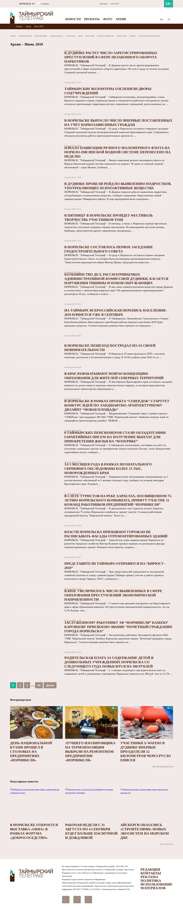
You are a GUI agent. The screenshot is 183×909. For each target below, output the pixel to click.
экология (89, 36)
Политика (151, 880)
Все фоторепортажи (163, 766)
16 (38, 685)
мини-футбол (25, 36)
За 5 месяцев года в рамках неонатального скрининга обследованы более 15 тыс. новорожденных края (108, 468)
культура (70, 36)
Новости (73, 19)
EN (161, 19)
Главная (19, 26)
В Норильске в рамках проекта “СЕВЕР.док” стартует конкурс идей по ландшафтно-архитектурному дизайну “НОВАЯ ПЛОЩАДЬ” (116, 405)
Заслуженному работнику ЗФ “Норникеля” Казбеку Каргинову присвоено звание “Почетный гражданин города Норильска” (118, 627)
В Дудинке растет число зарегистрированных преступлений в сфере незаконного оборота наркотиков (110, 57)
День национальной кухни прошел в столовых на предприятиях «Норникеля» (31, 751)
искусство (122, 36)
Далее (50, 685)
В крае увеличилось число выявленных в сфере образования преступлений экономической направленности (113, 595)
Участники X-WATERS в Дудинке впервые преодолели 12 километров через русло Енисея (145, 751)
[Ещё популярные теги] (172, 36)
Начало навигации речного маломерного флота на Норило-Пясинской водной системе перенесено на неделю (117, 152)
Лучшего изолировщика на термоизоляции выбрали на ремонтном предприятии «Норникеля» (90, 751)
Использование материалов (156, 886)
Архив (121, 19)
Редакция (150, 869)
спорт (13, 36)
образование (41, 36)
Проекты (92, 19)
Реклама (149, 877)
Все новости (167, 844)
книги (133, 36)
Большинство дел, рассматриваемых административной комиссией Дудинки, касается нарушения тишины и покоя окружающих (116, 279)
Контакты (151, 873)
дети (80, 36)
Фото (107, 19)
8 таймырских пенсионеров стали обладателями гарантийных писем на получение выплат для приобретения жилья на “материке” (115, 437)
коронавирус (56, 36)
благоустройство (105, 36)
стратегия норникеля (149, 36)
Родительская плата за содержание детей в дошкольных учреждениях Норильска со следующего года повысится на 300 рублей (108, 662)
